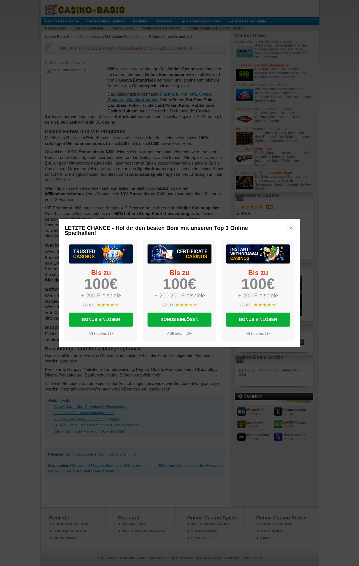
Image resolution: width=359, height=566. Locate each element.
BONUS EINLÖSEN (101, 319)
